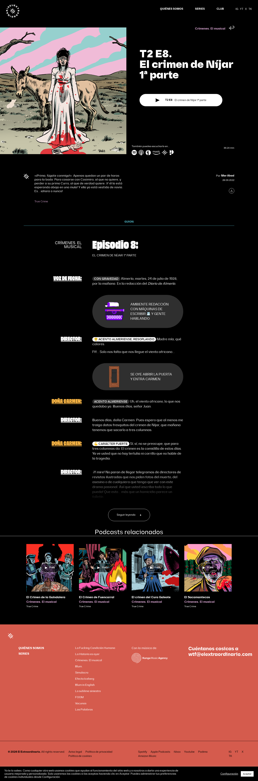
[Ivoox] (148, 152)
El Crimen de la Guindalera (45, 597)
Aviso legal (75, 751)
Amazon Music (147, 756)
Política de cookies (80, 756)
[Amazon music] (156, 152)
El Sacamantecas (197, 597)
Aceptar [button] (247, 774)
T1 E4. (209, 567)
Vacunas (80, 703)
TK (250, 9)
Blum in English (85, 685)
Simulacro (81, 672)
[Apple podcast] (141, 152)
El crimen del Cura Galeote (151, 597)
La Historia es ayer (87, 654)
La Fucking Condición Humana (95, 648)
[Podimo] (171, 152)
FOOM (79, 697)
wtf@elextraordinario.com (220, 654)
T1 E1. (52, 567)
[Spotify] (134, 152)
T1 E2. (104, 567)
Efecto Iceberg (84, 678)
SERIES (200, 9)
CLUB (220, 9)
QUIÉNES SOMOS (171, 9)
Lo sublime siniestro (88, 691)
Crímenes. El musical (210, 28)
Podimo (203, 751)
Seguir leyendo (126, 514)
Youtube (189, 751)
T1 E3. (157, 567)
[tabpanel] (50, 576)
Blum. (78, 666)
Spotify (142, 751)
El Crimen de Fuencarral (96, 597)
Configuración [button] (229, 773)
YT (241, 9)
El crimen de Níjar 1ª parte (186, 100)
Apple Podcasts (160, 751)
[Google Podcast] (164, 152)
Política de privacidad (98, 751)
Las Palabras (84, 709)
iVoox (177, 751)
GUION (129, 221)
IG (237, 9)
